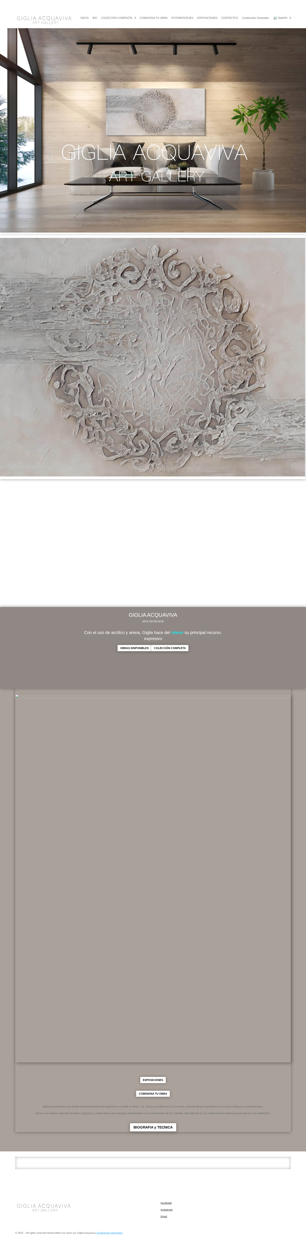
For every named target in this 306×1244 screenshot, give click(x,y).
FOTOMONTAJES (182, 17)
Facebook (166, 1203)
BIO (95, 17)
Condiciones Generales (255, 17)
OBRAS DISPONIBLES (134, 648)
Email (164, 1216)
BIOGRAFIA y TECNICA (153, 1127)
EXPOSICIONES (207, 17)
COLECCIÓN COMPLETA (116, 17)
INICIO (85, 17)
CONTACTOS (229, 17)
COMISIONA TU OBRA (154, 17)
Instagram (167, 1209)
